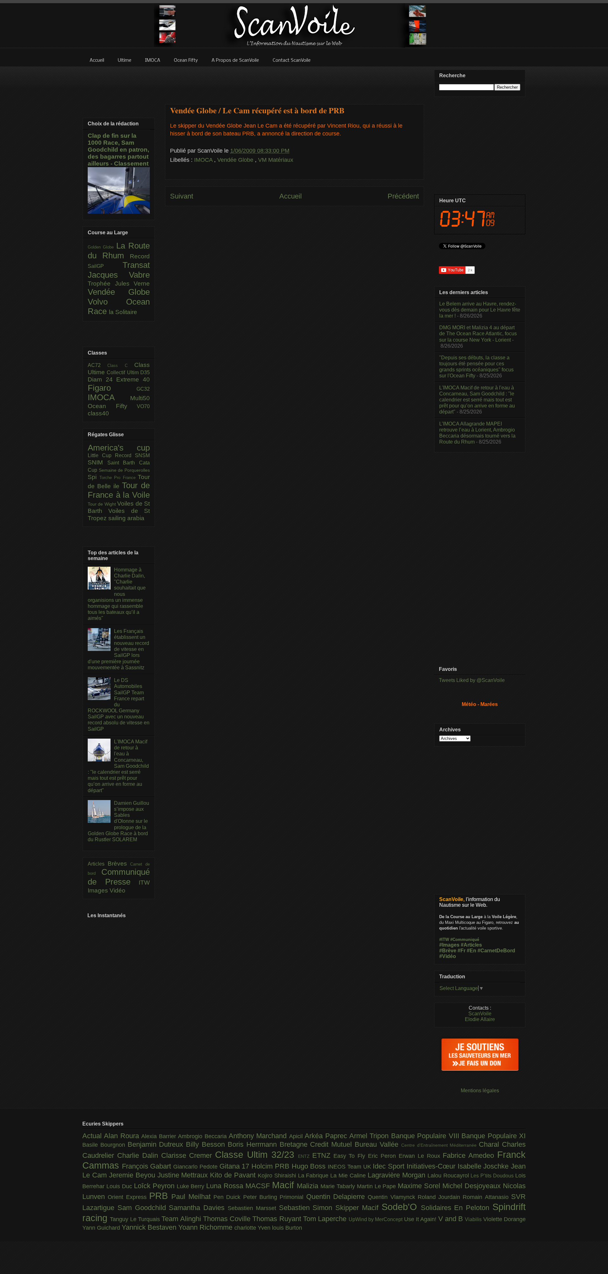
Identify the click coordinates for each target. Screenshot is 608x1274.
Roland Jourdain (440, 1197)
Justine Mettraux (183, 1175)
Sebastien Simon (307, 1208)
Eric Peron (383, 1156)
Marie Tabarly (338, 1186)
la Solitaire (123, 312)
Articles (98, 864)
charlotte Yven (253, 1228)
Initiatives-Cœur (432, 1166)
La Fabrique (314, 1175)
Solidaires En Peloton (456, 1208)
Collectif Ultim (123, 372)
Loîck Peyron (155, 1186)
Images (99, 890)
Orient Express (128, 1197)
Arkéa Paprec (327, 1136)
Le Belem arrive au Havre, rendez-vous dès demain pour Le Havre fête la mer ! (479, 309)
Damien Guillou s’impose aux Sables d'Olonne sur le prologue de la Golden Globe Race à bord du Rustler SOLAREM (118, 821)
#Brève (447, 950)
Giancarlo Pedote (196, 1167)
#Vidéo (447, 956)
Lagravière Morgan (398, 1175)
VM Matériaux (275, 160)
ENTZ (305, 1156)
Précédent (403, 196)
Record (140, 256)
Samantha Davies (198, 1208)
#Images (449, 945)
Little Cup (101, 455)
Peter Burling (261, 1197)
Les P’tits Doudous (493, 1175)
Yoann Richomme (206, 1227)
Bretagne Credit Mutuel (317, 1144)
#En (471, 950)
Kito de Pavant (234, 1175)
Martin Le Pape (377, 1186)
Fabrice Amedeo (470, 1155)
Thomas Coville (228, 1219)
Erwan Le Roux (421, 1156)
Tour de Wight (102, 504)
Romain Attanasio (487, 1197)
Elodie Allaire (480, 1019)
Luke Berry (191, 1186)
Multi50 (140, 398)
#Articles (471, 945)
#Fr (462, 950)
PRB (160, 1196)
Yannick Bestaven (150, 1227)
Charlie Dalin (139, 1155)
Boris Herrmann (254, 1144)
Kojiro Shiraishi (278, 1175)
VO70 (143, 406)
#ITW (444, 939)
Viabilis (474, 1219)
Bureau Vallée (378, 1144)
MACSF (258, 1186)
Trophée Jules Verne (119, 283)
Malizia (308, 1186)
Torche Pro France (118, 477)
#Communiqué (464, 939)
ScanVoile (479, 1013)
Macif (284, 1185)
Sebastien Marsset (253, 1208)
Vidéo (117, 890)
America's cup (119, 447)
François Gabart (147, 1166)
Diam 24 (102, 379)
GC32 (143, 389)
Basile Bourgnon (105, 1145)
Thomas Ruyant (277, 1219)
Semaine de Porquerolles (124, 470)
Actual (93, 1136)
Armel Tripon (370, 1136)
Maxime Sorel (420, 1186)
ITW (144, 882)
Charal (490, 1144)
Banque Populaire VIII (426, 1136)
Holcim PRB (271, 1166)
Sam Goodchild (143, 1208)
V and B (451, 1219)
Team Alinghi (182, 1219)
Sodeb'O (401, 1207)
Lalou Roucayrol (449, 1175)
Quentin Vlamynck (393, 1197)
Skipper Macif (358, 1208)
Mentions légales (480, 1090)
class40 (98, 413)
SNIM (97, 462)
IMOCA (204, 160)
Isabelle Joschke (484, 1166)
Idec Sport (389, 1166)
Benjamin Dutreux (157, 1144)
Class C (120, 365)
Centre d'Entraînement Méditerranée (440, 1145)
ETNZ (322, 1155)
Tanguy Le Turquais (136, 1219)
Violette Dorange (504, 1219)
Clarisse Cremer (188, 1155)
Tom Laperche (326, 1219)
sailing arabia (126, 518)
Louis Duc (120, 1186)
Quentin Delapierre (337, 1197)
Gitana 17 (235, 1166)
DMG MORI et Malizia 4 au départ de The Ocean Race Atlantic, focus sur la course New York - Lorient (478, 333)
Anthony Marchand (259, 1136)
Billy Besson (207, 1144)
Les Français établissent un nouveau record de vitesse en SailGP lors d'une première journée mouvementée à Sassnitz (118, 649)
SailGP (105, 266)
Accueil (290, 196)
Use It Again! (421, 1219)
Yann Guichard (102, 1228)
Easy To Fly (350, 1156)
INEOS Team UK (350, 1167)
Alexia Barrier (159, 1136)
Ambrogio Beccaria (203, 1136)
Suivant (181, 196)
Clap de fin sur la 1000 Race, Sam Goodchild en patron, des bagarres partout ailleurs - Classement (118, 149)
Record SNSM (132, 455)
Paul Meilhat (192, 1197)
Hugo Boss (310, 1166)
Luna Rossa (225, 1186)
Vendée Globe (236, 160)
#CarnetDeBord (496, 950)
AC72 (97, 365)
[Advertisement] (294, 81)
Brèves (119, 863)
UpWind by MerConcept (376, 1219)
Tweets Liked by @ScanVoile (472, 680)
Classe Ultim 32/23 (256, 1155)
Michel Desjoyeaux (472, 1186)
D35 (145, 372)
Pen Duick (228, 1197)
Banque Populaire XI (493, 1136)
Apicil (297, 1136)
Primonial (293, 1197)
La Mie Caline (349, 1175)
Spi (93, 477)
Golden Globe (102, 247)
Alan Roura (122, 1136)
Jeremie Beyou (133, 1175)
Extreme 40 (133, 379)
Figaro (112, 387)
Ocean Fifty (112, 406)
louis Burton (287, 1228)
